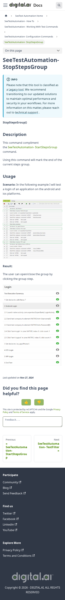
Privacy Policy (11, 550)
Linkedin (8, 524)
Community (10, 482)
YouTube (8, 530)
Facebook (9, 519)
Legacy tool (16, 89)
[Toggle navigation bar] (5, 5)
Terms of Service (21, 412)
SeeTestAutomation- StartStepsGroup (32, 147)
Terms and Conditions (17, 556)
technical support (26, 112)
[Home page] (6, 16)
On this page (13, 50)
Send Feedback (13, 493)
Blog (6, 488)
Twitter (7, 513)
